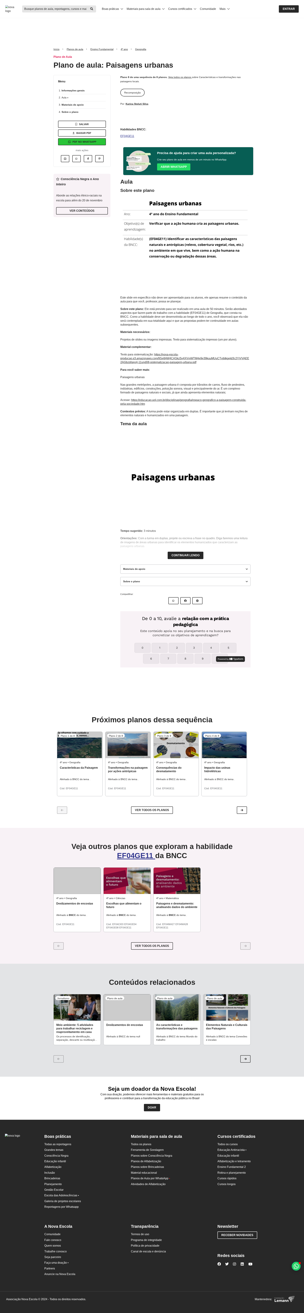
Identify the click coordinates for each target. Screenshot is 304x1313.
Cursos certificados (180, 8)
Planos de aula (75, 49)
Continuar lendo (186, 555)
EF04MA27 (168, 924)
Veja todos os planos (180, 77)
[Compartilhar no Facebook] (88, 158)
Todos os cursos (227, 1144)
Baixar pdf (83, 133)
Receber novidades (237, 1235)
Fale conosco (52, 1240)
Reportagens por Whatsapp (61, 1206)
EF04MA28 (181, 924)
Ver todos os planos (152, 810)
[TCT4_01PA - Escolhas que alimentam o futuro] (127, 881)
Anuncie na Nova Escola (59, 1274)
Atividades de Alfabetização (148, 1184)
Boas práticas (111, 8)
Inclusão (49, 1172)
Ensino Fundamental (101, 49)
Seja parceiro (52, 1257)
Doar (152, 1107)
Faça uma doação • (56, 1262)
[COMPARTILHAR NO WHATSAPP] (173, 600)
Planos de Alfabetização (146, 1161)
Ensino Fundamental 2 (231, 1166)
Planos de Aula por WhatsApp (150, 1178)
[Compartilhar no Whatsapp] (76, 158)
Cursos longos (226, 1184)
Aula (64, 97)
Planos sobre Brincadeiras (147, 1166)
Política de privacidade (145, 1245)
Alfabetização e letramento (234, 1161)
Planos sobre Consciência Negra (151, 1155)
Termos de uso (140, 1234)
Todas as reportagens (57, 1144)
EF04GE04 (130, 924)
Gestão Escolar (54, 1189)
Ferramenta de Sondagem (147, 1149)
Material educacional (144, 1172)
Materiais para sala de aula (144, 8)
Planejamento (53, 1184)
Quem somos (52, 1245)
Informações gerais (73, 90)
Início (56, 49)
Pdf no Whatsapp (84, 141)
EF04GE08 (112, 927)
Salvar (84, 124)
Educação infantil (55, 1161)
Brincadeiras (52, 1178)
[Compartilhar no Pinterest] (99, 158)
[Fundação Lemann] (284, 1299)
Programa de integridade (146, 1240)
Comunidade (208, 8)
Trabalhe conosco (55, 1251)
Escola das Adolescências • (61, 1195)
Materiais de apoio (73, 104)
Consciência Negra (56, 1155)
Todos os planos (141, 1144)
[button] (242, 810)
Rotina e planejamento (231, 1172)
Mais (223, 8)
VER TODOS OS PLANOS (152, 945)
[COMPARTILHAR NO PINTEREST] (197, 600)
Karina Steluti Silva (137, 103)
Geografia (140, 49)
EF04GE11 (127, 136)
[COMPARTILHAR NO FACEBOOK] (185, 600)
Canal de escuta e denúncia (148, 1251)
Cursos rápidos (226, 1178)
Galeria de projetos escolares (62, 1201)
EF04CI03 (118, 924)
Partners (49, 1268)
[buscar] (91, 8)
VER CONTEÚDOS (81, 210)
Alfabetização (52, 1166)
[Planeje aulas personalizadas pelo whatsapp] (296, 1266)
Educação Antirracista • (231, 1149)
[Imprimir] (65, 158)
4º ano (124, 49)
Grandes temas (53, 1149)
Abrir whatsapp (174, 166)
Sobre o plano (70, 112)
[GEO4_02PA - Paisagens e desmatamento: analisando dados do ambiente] (177, 881)
